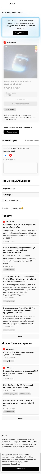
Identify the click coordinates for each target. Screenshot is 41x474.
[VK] (5, 155)
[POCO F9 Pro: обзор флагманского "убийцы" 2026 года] (20, 355)
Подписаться (20, 33)
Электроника (10, 109)
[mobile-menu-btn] (5, 3)
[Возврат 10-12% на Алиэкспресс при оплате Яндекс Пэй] (20, 231)
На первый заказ (12, 200)
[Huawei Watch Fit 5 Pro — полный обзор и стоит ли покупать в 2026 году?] (20, 406)
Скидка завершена (20, 104)
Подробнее (15, 464)
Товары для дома (10, 394)
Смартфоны (8, 361)
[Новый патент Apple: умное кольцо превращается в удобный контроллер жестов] (20, 258)
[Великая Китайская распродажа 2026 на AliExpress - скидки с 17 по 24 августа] (20, 373)
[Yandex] (10, 155)
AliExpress (11, 42)
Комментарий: (9, 160)
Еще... (20, 336)
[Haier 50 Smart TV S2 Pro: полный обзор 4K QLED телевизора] (20, 390)
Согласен (21, 469)
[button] (32, 3)
